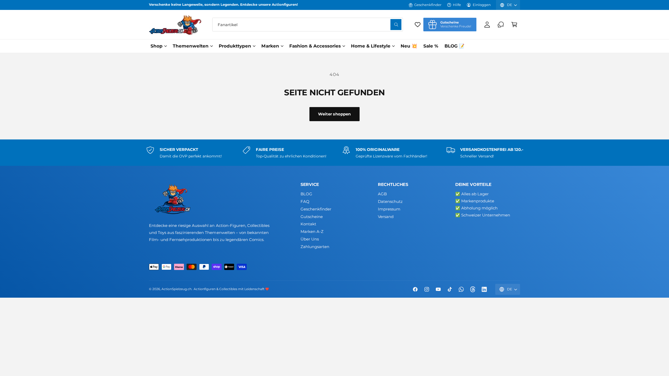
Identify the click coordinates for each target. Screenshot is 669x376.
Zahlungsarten (315, 246)
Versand (386, 216)
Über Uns (310, 239)
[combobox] (307, 24)
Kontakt (308, 223)
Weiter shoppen (334, 113)
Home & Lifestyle (370, 46)
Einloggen (482, 5)
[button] (514, 24)
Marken (270, 46)
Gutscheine (312, 216)
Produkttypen (235, 46)
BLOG (306, 193)
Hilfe (457, 5)
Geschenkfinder (427, 5)
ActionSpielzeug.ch (177, 289)
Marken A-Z (312, 231)
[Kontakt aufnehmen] (500, 24)
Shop (157, 46)
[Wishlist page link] (417, 24)
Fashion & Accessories (315, 46)
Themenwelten (191, 46)
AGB (382, 193)
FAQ (305, 201)
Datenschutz (390, 201)
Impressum (389, 209)
